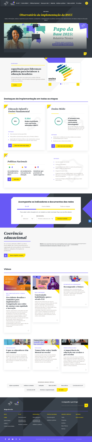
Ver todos (61, 389)
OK (86, 405)
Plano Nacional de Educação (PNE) (18, 134)
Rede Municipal (40, 216)
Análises (63, 423)
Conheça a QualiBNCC (61, 164)
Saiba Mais (16, 179)
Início (5, 414)
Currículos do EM (31, 389)
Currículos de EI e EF (78, 385)
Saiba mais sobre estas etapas (21, 145)
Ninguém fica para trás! (61, 171)
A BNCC (6, 423)
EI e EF (18, 3)
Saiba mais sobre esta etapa (64, 146)
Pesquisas (63, 420)
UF (22, 216)
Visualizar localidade (62, 218)
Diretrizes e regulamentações (47, 389)
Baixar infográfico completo (16, 255)
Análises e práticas (61, 3)
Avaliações (41, 385)
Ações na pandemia (14, 385)
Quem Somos (7, 420)
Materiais (53, 3)
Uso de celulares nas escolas (62, 162)
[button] (50, 84)
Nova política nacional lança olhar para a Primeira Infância (24, 136)
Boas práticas (64, 385)
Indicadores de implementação (22, 420)
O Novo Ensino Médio (9, 426)
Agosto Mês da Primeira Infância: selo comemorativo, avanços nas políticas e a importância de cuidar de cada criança (25, 139)
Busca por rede (45, 3)
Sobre (5, 417)
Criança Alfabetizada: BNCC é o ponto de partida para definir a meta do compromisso (69, 167)
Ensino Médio (24, 3)
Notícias (63, 428)
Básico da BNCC (71, 3)
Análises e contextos (29, 385)
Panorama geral (22, 417)
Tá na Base (78, 3)
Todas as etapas (65, 206)
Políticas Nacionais (34, 3)
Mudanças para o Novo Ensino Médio (62, 141)
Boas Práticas (64, 426)
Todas (62, 417)
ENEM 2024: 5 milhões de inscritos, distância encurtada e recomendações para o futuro (67, 137)
